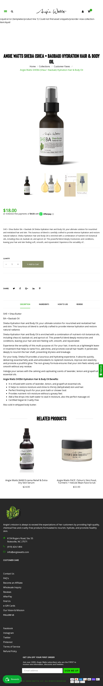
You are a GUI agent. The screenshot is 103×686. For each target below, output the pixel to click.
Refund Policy (10, 651)
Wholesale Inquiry (12, 587)
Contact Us (8, 573)
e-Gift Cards (9, 605)
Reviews (80, 304)
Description (25, 304)
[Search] (12, 11)
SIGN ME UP (71, 670)
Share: (6, 288)
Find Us (7, 601)
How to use (63, 304)
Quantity (6, 258)
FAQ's (6, 578)
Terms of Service (11, 646)
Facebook (8, 628)
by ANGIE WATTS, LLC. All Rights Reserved (44, 681)
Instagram (8, 632)
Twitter (7, 637)
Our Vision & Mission (13, 610)
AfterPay (7, 596)
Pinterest (7, 642)
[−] (6, 265)
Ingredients (44, 304)
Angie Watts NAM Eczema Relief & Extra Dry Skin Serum (26, 481)
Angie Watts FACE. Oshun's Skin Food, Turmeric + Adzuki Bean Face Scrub (77, 481)
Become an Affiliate (13, 582)
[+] (18, 265)
